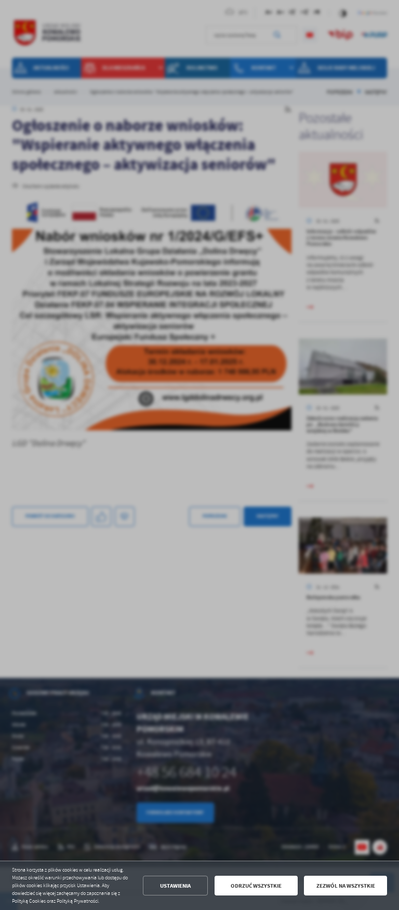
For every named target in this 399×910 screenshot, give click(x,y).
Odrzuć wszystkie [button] (256, 886)
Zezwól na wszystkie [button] (345, 886)
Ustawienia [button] (175, 886)
